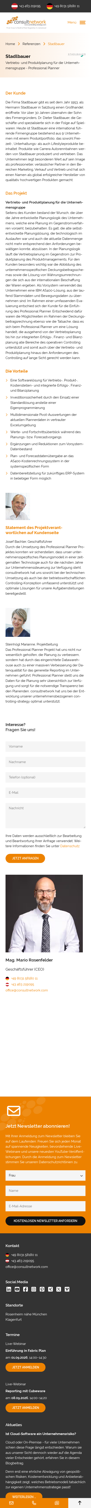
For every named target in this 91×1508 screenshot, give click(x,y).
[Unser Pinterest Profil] (42, 1290)
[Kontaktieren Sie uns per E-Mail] (11, 1503)
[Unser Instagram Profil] (33, 1290)
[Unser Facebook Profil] (25, 1290)
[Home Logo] (26, 22)
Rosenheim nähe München (26, 1314)
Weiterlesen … (27, 1498)
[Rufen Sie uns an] (34, 1503)
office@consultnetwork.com (27, 990)
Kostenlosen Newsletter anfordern (45, 1221)
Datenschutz (70, 846)
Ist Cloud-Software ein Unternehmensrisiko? (41, 1434)
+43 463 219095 (30, 6)
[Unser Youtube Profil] (17, 1290)
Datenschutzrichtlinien (56, 1162)
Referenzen (31, 44)
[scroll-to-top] (79, 1503)
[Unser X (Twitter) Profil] (58, 1290)
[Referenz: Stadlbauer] (76, 55)
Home (10, 44)
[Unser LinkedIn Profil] (9, 1290)
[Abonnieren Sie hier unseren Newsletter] (57, 1503)
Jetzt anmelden (29, 1368)
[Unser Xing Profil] (50, 1290)
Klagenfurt (14, 1320)
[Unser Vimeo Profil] (67, 1290)
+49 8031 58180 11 (67, 6)
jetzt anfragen (25, 858)
